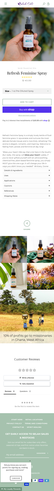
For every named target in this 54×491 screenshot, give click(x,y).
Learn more (16, 478)
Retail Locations (34, 420)
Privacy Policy (14, 423)
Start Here (16, 420)
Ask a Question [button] (28, 384)
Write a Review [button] (28, 378)
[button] (27, 170)
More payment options (27, 115)
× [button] (30, 461)
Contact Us (18, 427)
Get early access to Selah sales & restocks (27, 436)
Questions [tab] (24, 391)
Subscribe (41, 453)
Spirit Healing (34, 427)
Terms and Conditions (36, 423)
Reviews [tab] (8, 391)
